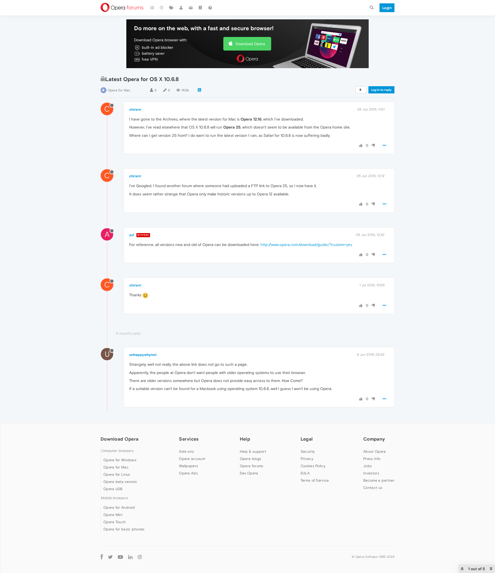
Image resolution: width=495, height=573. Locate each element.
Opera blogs (250, 459)
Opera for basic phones (124, 529)
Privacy (307, 459)
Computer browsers (117, 451)
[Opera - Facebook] (101, 557)
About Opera (374, 451)
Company (374, 439)
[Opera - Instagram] (139, 557)
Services (189, 439)
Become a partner (378, 480)
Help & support (253, 451)
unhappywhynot (142, 355)
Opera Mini (112, 515)
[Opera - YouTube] (120, 557)
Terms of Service (315, 480)
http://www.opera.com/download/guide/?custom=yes (306, 244)
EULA (305, 473)
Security (308, 451)
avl (131, 235)
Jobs (367, 466)
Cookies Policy (313, 466)
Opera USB (113, 489)
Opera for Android (119, 507)
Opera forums (251, 466)
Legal (307, 439)
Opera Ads (188, 473)
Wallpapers (188, 466)
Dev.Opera (249, 473)
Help (245, 439)
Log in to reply (381, 90)
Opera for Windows (119, 460)
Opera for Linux (116, 474)
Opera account (192, 459)
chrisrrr (135, 109)
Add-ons (186, 451)
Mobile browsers (114, 498)
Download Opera (250, 44)
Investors (371, 473)
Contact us (372, 488)
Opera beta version (120, 482)
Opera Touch (114, 522)
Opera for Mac (119, 90)
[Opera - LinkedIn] (130, 557)
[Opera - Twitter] (110, 557)
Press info (371, 459)
